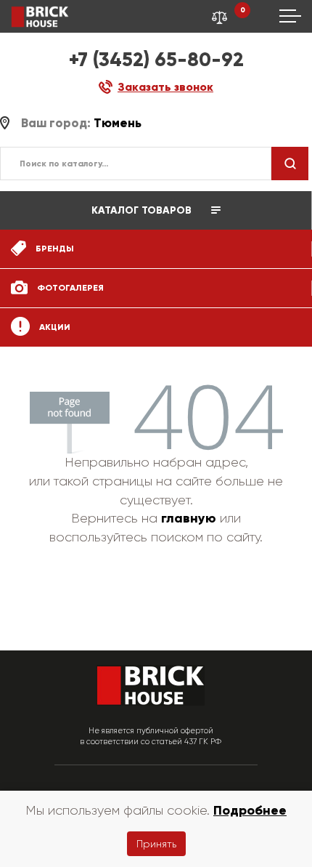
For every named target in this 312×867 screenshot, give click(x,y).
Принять (156, 844)
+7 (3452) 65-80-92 (156, 59)
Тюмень (117, 123)
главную (188, 518)
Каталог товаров (142, 210)
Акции (53, 327)
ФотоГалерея (69, 288)
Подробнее (250, 810)
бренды (53, 248)
